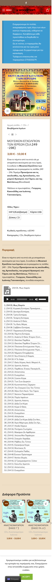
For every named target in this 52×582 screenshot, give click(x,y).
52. (14, 467)
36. (14, 416)
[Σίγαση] (36, 301)
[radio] (18, 212)
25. (17, 381)
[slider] (43, 299)
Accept (26, 577)
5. (16, 318)
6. (15, 321)
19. (23, 362)
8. (17, 327)
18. (14, 359)
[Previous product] (9, 134)
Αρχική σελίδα (13, 125)
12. (17, 340)
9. (18, 330)
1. (14, 305)
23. (14, 375)
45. (16, 445)
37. (23, 419)
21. (23, 368)
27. (22, 387)
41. (19, 432)
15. (23, 349)
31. (16, 400)
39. (15, 426)
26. (19, 384)
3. (16, 311)
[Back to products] (12, 134)
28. (21, 391)
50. (20, 460)
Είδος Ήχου (13, 207)
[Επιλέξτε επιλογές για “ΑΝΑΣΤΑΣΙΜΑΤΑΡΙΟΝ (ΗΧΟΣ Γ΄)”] (21, 503)
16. (19, 353)
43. (17, 438)
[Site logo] (26, 10)
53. (14, 470)
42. (19, 435)
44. (17, 441)
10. (17, 333)
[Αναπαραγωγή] (7, 301)
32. (16, 403)
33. (15, 407)
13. (23, 343)
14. (23, 346)
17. (19, 356)
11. (23, 337)
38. (23, 422)
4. (15, 314)
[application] (26, 299)
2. (23, 308)
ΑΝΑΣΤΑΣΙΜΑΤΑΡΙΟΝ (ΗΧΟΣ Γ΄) (14, 527)
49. (15, 457)
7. (15, 324)
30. (16, 397)
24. (15, 378)
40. (18, 429)
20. (16, 365)
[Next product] (16, 134)
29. (19, 394)
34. (14, 410)
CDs (25, 125)
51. (17, 464)
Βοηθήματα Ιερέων (16, 128)
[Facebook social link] (26, 3)
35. (14, 413)
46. (15, 448)
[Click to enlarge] (7, 111)
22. (14, 372)
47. (17, 451)
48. (18, 454)
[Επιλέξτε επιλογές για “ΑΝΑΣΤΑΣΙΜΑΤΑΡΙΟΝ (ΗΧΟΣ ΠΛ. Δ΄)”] (45, 503)
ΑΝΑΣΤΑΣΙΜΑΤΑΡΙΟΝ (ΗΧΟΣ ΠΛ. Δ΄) (38, 527)
